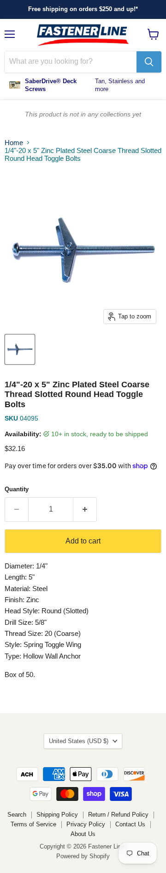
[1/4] (20, 349)
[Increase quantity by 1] (85, 509)
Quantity (17, 489)
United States (78, 741)
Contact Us (130, 824)
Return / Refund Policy (118, 814)
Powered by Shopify (83, 856)
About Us (83, 833)
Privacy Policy (85, 824)
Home (14, 143)
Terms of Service (33, 824)
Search (16, 814)
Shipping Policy (57, 814)
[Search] (148, 62)
